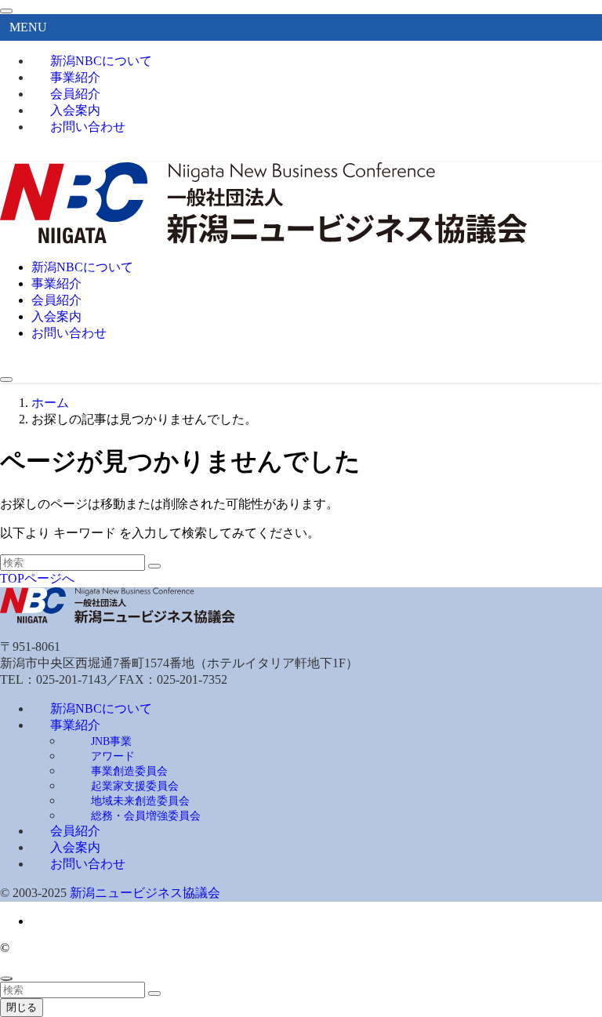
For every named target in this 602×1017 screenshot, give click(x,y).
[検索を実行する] (154, 566)
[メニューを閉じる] (6, 11)
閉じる (21, 1007)
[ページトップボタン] (6, 978)
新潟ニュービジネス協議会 (145, 892)
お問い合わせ (87, 126)
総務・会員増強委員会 (146, 815)
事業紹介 (75, 725)
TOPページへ (37, 578)
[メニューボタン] (6, 379)
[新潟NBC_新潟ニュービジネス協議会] (264, 239)
